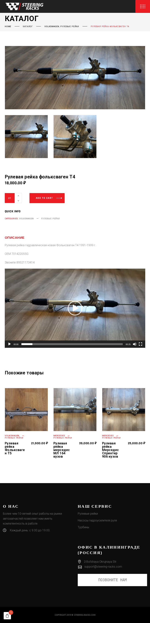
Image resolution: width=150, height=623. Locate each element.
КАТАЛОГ (28, 26)
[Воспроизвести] (9, 344)
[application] (75, 308)
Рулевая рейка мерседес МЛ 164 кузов (61, 449)
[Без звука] (134, 344)
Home (8, 26)
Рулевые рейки (69, 26)
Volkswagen (51, 26)
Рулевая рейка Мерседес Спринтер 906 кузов (110, 449)
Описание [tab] (15, 237)
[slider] (72, 344)
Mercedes (59, 435)
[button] (75, 308)
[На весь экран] (140, 344)
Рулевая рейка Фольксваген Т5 (15, 448)
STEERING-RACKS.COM (84, 615)
